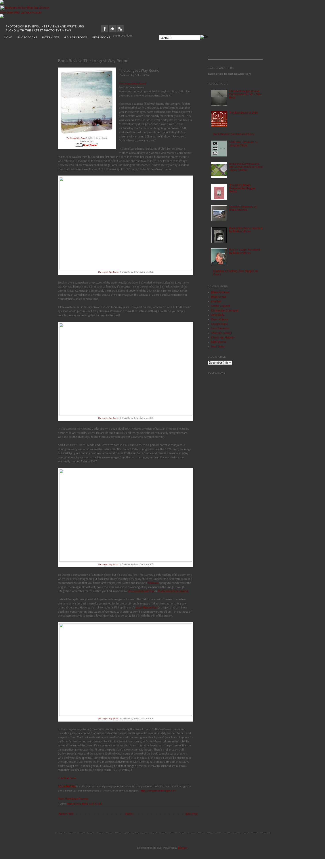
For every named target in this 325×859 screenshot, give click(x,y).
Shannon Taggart (221, 331)
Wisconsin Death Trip (141, 590)
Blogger (182, 846)
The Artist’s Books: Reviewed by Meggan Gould (242, 187)
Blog (30, 6)
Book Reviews (74, 802)
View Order (6, 11)
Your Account (33, 11)
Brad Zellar (217, 345)
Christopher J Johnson (224, 309)
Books (85, 802)
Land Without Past (146, 606)
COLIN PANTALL (67, 785)
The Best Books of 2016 (243, 111)
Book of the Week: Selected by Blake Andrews (245, 229)
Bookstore (11, 6)
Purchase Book (67, 777)
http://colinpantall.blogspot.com (158, 789)
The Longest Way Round (76, 137)
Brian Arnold (218, 295)
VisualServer (41, 6)
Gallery (22, 6)
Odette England (220, 304)
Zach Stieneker (220, 327)
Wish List (19, 11)
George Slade (219, 322)
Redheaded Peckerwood (173, 590)
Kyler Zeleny (218, 340)
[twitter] (112, 30)
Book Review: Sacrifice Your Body (233, 133)
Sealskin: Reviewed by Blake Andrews (243, 207)
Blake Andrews (220, 291)
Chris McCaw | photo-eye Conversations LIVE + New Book (245, 93)
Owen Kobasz (219, 318)
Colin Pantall (95, 802)
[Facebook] (104, 30)
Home (129, 812)
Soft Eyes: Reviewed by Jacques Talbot (243, 142)
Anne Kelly (217, 313)
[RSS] (120, 30)
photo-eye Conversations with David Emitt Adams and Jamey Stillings (246, 166)
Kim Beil (216, 300)
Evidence (153, 582)
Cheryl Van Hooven (223, 336)
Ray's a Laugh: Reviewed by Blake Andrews (244, 250)
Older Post (191, 812)
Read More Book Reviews (73, 797)
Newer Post (66, 812)
